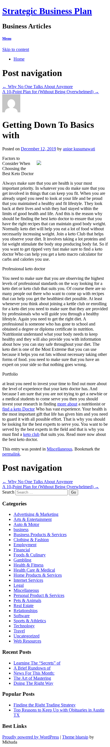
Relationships (26, 610)
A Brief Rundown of (32, 668)
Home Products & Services (38, 575)
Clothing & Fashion (31, 539)
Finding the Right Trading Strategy (45, 705)
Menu (6, 38)
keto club (31, 434)
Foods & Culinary (30, 554)
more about (67, 404)
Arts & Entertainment (33, 519)
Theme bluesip (75, 737)
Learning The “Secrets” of (37, 663)
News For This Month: (34, 673)
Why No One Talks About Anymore (37, 86)
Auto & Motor (26, 524)
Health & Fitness (28, 565)
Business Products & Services (40, 534)
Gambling (22, 560)
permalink (11, 454)
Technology (24, 625)
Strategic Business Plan (47, 11)
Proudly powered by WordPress (30, 737)
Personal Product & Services (39, 595)
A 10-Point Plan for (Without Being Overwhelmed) (50, 91)
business (21, 529)
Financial (22, 549)
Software (22, 615)
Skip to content (15, 49)
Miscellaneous (59, 449)
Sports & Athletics (30, 620)
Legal (19, 585)
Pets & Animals (27, 600)
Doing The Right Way (33, 683)
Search (8, 492)
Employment (25, 544)
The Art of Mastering (32, 678)
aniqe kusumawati (79, 148)
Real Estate (24, 605)
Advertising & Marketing (36, 514)
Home (19, 59)
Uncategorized (26, 636)
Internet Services (28, 580)
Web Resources (27, 641)
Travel (19, 630)
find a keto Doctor (18, 409)
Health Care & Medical (34, 570)
